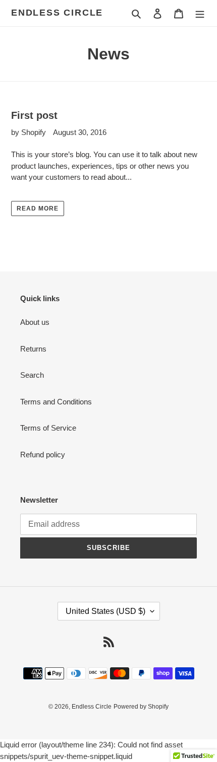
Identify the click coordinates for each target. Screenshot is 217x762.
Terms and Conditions (56, 401)
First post (34, 115)
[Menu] (199, 13)
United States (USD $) (105, 611)
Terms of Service (48, 428)
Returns (33, 348)
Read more (38, 208)
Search (32, 375)
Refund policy (42, 454)
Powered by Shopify (141, 706)
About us (34, 322)
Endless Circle (57, 13)
